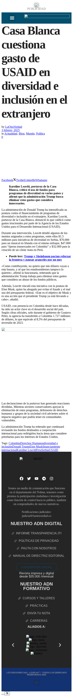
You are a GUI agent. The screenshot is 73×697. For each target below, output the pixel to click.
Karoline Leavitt (26, 450)
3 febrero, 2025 (10, 130)
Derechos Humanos (32, 443)
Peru (38, 450)
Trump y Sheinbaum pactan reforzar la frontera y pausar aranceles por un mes (40, 258)
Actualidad (10, 133)
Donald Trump (21, 446)
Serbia (45, 450)
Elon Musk (36, 446)
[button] (12, 17)
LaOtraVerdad (13, 126)
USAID (53, 450)
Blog (22, 133)
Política (40, 133)
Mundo (30, 133)
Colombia (14, 443)
